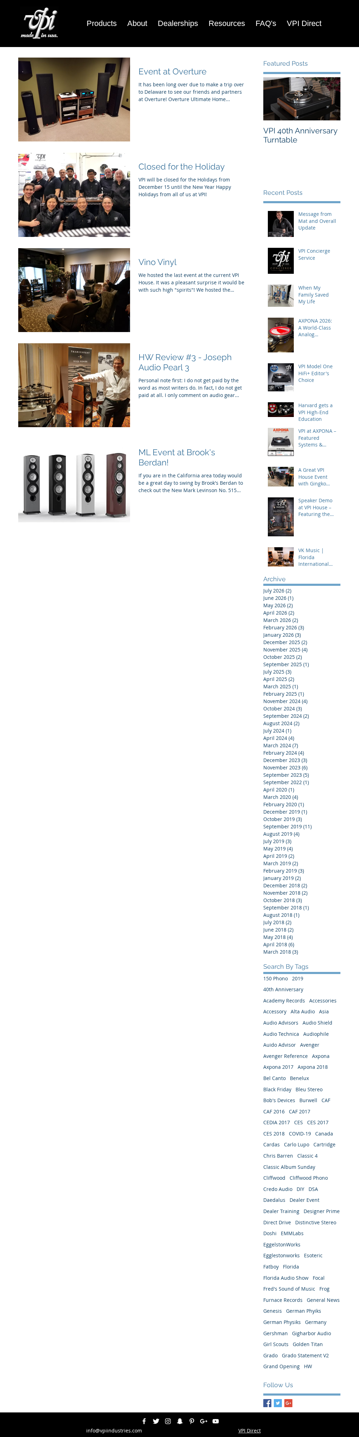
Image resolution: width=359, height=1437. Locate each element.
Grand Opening (281, 1366)
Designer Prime (322, 1211)
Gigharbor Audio (311, 1333)
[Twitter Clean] (156, 1421)
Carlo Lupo (296, 1144)
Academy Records (284, 1000)
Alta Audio (303, 1011)
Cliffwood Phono (309, 1177)
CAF (325, 1100)
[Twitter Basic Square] (278, 1403)
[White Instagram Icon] (168, 1421)
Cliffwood (274, 1177)
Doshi (270, 1233)
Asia (324, 1011)
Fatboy (271, 1266)
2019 (297, 978)
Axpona (321, 1056)
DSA (313, 1189)
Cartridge (324, 1144)
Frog (324, 1288)
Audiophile (316, 1034)
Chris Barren (278, 1155)
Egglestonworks (281, 1255)
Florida (291, 1266)
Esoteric (313, 1255)
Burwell (308, 1100)
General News (323, 1300)
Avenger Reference (285, 1056)
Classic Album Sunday (289, 1167)
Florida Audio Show (286, 1277)
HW (308, 1366)
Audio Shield (317, 1022)
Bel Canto (274, 1078)
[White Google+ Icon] (204, 1421)
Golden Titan (308, 1344)
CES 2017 (317, 1122)
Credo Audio (277, 1189)
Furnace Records (283, 1300)
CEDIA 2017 (276, 1122)
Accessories (323, 1000)
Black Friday (277, 1089)
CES (298, 1122)
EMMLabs (292, 1233)
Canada (324, 1133)
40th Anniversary (283, 989)
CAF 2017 (299, 1111)
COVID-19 (300, 1133)
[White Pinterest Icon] (192, 1421)
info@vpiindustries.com (114, 1430)
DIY (300, 1189)
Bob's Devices (279, 1100)
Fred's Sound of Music (289, 1288)
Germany (315, 1322)
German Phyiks (303, 1310)
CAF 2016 (274, 1111)
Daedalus (274, 1200)
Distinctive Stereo (315, 1222)
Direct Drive (277, 1222)
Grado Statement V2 (305, 1355)
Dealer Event (304, 1200)
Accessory (274, 1011)
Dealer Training (281, 1211)
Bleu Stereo (309, 1089)
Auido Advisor (279, 1044)
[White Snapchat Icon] (180, 1421)
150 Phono (275, 978)
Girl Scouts (276, 1344)
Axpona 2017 (278, 1067)
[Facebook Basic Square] (267, 1403)
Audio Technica (281, 1034)
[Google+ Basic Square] (288, 1403)
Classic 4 (307, 1155)
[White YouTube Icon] (215, 1421)
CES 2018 (274, 1133)
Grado (270, 1355)
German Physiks (282, 1322)
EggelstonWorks (281, 1244)
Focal (319, 1277)
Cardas (271, 1144)
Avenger (309, 1044)
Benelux (299, 1078)
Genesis (272, 1310)
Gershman (275, 1333)
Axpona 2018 (313, 1067)
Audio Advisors (280, 1022)
